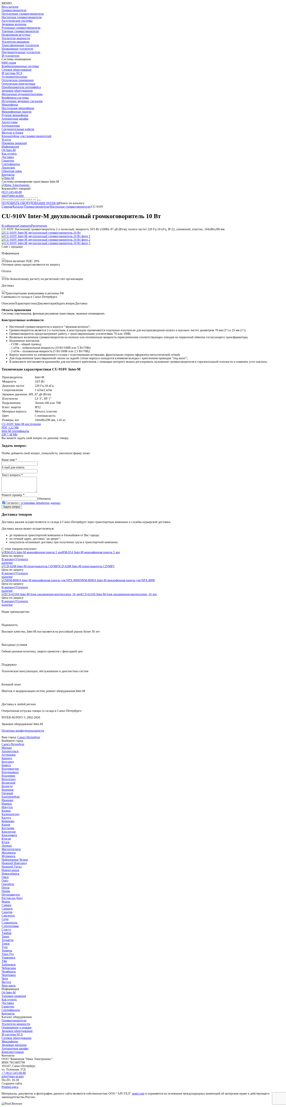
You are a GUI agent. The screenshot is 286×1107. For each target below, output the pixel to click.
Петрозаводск (11, 894)
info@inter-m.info (13, 195)
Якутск (6, 982)
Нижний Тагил (12, 866)
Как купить (9, 153)
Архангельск (10, 751)
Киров (6, 824)
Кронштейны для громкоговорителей (26, 136)
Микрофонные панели (17, 111)
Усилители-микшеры (15, 41)
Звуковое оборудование (17, 90)
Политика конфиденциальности (23, 730)
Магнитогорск (11, 849)
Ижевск (7, 803)
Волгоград (9, 779)
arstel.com (138, 1093)
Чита (5, 978)
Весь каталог (10, 6)
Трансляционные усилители (20, 45)
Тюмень (7, 950)
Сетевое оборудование (17, 69)
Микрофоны (10, 104)
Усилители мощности (16, 38)
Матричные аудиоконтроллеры (22, 94)
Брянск (6, 765)
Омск (5, 877)
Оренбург (8, 884)
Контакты (8, 174)
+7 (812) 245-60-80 (14, 1073)
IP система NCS (12, 73)
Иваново (7, 800)
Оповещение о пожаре (17, 1027)
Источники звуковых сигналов (22, 101)
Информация (10, 146)
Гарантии (8, 160)
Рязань (6, 901)
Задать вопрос (11, 506)
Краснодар (9, 831)
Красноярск (9, 835)
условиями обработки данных (41, 503)
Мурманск (8, 856)
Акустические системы (17, 20)
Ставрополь (9, 922)
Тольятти (8, 940)
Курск (6, 842)
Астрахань (9, 754)
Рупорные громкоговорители (21, 27)
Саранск (7, 908)
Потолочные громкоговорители (23, 13)
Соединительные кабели (18, 129)
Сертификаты (11, 164)
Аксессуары (10, 122)
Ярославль (9, 985)
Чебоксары (9, 968)
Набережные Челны (15, 859)
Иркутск (7, 807)
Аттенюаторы (11, 125)
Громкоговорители (14, 10)
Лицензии (8, 167)
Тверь (5, 936)
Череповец (9, 975)
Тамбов (6, 933)
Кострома (8, 828)
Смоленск (8, 915)
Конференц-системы (15, 97)
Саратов (7, 912)
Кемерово (8, 821)
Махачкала (9, 852)
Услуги (6, 139)
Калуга (6, 817)
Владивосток (10, 768)
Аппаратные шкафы (15, 118)
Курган (6, 838)
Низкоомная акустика (16, 34)
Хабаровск (9, 964)
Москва (7, 747)
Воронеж (8, 789)
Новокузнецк (10, 870)
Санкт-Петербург (28, 737)
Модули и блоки (12, 132)
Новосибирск (10, 873)
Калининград (10, 814)
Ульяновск (8, 957)
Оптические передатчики (18, 83)
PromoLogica (10, 1087)
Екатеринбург (11, 796)
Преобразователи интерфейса (21, 87)
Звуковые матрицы (14, 1045)
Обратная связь (12, 171)
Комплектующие (13, 1052)
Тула (5, 947)
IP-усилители (10, 55)
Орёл (5, 880)
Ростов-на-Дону (12, 898)
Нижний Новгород (14, 863)
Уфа (4, 961)
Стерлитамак (10, 926)
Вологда (7, 786)
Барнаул (7, 758)
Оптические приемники (18, 80)
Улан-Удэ (8, 954)
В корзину (8, 559)
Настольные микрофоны (18, 108)
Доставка (8, 157)
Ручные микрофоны (15, 115)
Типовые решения (14, 996)
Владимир (8, 775)
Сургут (6, 929)
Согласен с (33, 503)
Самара (6, 905)
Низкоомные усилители (17, 48)
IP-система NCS (12, 1034)
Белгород (8, 761)
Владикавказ (10, 772)
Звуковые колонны (14, 24)
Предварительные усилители (21, 52)
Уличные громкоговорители (20, 31)
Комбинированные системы (20, 66)
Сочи (5, 919)
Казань (6, 810)
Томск (6, 943)
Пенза (6, 887)
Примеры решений (14, 143)
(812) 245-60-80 (12, 192)
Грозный (7, 793)
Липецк (7, 845)
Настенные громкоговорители (22, 17)
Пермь (6, 891)
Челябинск (9, 971)
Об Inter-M (9, 150)
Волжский (8, 782)
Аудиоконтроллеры (14, 76)
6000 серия (9, 62)
